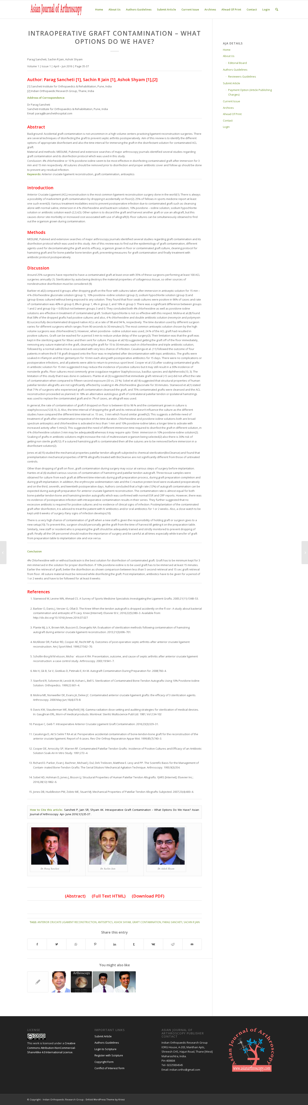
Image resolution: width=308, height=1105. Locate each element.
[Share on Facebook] (37, 944)
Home (226, 50)
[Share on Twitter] (56, 944)
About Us (228, 56)
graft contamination (146, 922)
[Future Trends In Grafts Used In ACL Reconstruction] (103, 981)
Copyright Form (104, 1062)
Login (226, 127)
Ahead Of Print (232, 114)
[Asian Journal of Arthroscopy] (56, 9)
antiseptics (105, 922)
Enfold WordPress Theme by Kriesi (105, 1099)
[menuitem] (99, 9)
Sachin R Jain (192, 922)
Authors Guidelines (235, 69)
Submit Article (231, 83)
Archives (228, 108)
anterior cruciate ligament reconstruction (67, 922)
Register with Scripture (108, 1055)
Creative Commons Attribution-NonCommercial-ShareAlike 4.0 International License (51, 1047)
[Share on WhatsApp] (75, 944)
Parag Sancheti (172, 922)
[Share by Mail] (192, 944)
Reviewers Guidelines (242, 76)
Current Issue (231, 101)
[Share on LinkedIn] (114, 944)
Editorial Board (237, 63)
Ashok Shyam (122, 922)
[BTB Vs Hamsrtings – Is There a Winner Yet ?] (125, 981)
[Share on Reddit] (172, 944)
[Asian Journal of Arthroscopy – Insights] (81, 981)
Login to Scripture (105, 1049)
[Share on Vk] (153, 944)
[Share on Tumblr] (134, 944)
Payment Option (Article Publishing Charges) (250, 92)
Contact (228, 120)
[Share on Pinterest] (95, 944)
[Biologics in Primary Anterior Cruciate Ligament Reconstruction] (59, 981)
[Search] (277, 9)
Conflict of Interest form (109, 1068)
